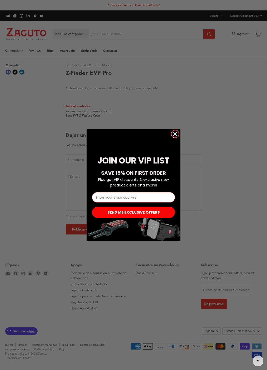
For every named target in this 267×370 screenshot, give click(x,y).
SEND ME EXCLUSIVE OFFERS (133, 212)
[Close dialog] (175, 134)
